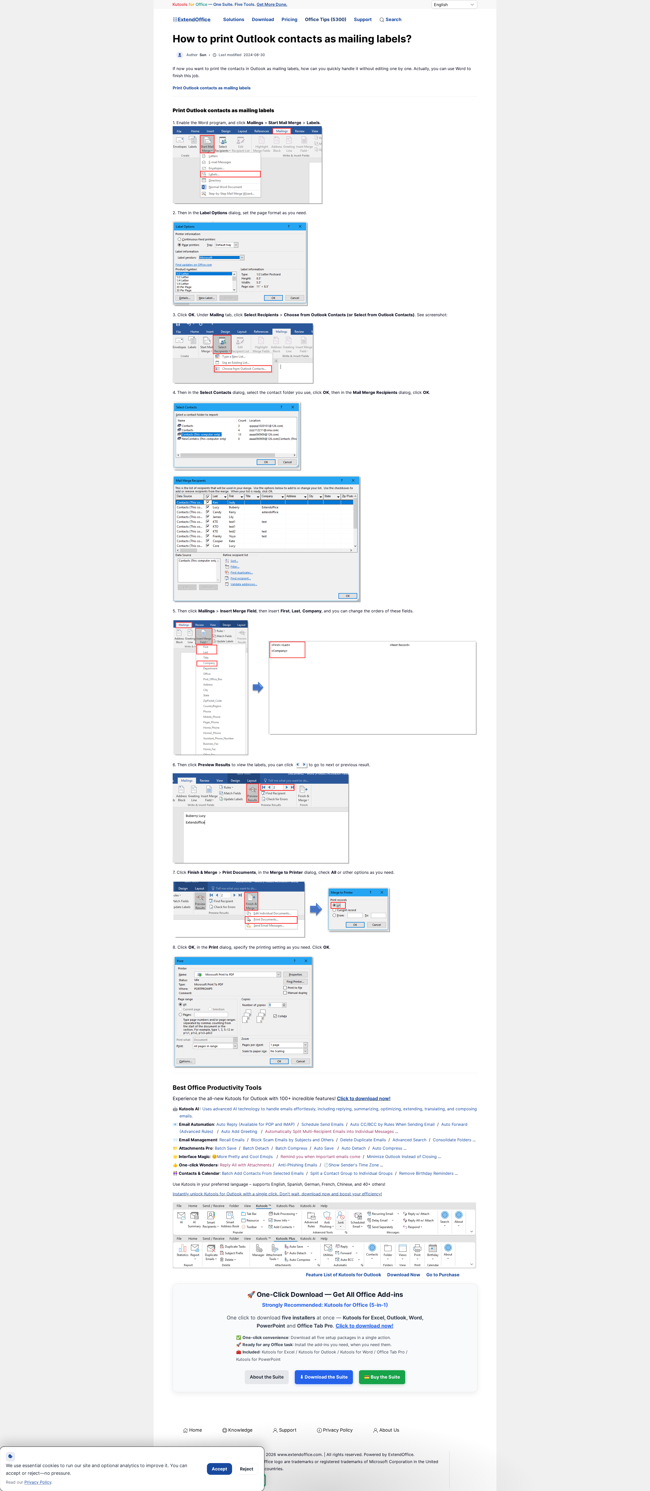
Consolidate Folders (452, 1139)
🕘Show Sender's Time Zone (351, 1164)
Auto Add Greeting (239, 1131)
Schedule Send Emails (322, 1124)
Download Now (403, 1274)
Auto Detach (354, 1148)
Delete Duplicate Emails (363, 1139)
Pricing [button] (289, 19)
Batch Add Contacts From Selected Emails (263, 1173)
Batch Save (225, 1148)
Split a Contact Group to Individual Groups (351, 1173)
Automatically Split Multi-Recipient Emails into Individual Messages (329, 1131)
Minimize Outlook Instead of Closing (402, 1156)
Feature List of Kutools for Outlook (343, 1274)
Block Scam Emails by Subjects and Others (292, 1139)
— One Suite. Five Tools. (230, 4)
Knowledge (240, 1430)
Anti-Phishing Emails (297, 1164)
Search (393, 19)
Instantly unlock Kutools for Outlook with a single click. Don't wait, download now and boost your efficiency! (277, 1193)
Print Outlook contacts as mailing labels (212, 87)
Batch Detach (256, 1148)
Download (263, 19)
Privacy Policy (338, 1430)
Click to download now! (364, 1098)
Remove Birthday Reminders (426, 1173)
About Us (389, 1430)
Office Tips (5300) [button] (325, 19)
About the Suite (267, 1377)
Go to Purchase (443, 1274)
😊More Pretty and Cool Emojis (243, 1156)
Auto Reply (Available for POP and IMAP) (255, 1124)
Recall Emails (232, 1139)
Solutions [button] (233, 19)
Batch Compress (291, 1148)
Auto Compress (387, 1148)
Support (363, 19)
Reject (246, 1468)
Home (195, 1430)
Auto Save (324, 1148)
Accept (219, 1468)
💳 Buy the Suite (382, 1377)
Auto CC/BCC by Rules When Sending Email (392, 1124)
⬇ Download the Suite (324, 1377)
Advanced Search (409, 1139)
